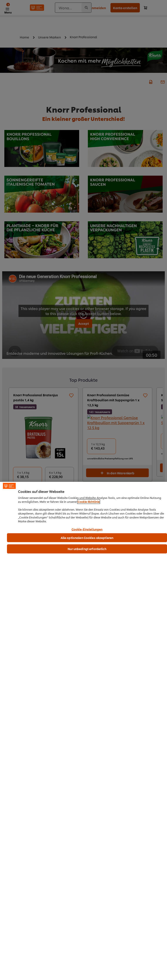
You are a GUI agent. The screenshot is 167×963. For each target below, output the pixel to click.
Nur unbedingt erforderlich (87, 549)
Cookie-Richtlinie (89, 501)
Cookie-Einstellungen (87, 529)
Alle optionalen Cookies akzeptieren (87, 538)
